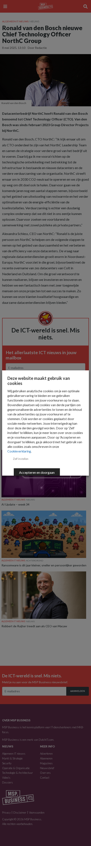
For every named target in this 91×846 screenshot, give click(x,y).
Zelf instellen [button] (20, 458)
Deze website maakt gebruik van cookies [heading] (38, 381)
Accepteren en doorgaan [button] (37, 472)
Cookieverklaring (19, 451)
